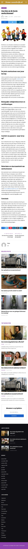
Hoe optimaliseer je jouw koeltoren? (11, 270)
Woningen (3, 535)
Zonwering (3, 537)
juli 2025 (3, 467)
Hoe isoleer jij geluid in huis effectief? (12, 342)
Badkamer (3, 500)
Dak (2, 506)
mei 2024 (3, 478)
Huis (2, 515)
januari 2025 (3, 471)
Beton (2, 502)
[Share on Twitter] (12, 22)
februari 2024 (4, 480)
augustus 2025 (4, 465)
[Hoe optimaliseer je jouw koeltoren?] (14, 261)
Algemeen (3, 498)
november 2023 (4, 485)
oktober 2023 (4, 487)
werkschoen (19, 79)
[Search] (26, 2)
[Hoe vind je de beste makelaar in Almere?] (14, 359)
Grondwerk (3, 513)
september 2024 (4, 474)
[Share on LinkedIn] (20, 22)
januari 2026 (3, 458)
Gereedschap (4, 511)
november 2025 (4, 461)
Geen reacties (18, 16)
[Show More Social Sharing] (25, 22)
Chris (6, 16)
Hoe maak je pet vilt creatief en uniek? (11, 290)
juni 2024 (3, 476)
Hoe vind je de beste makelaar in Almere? (13, 368)
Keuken (2, 520)
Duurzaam (3, 509)
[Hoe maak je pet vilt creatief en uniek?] (14, 282)
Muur (2, 524)
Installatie (3, 517)
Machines (3, 522)
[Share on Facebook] (5, 22)
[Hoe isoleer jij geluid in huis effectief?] (14, 333)
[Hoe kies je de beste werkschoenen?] (14, 33)
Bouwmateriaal (4, 504)
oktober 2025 (4, 463)
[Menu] (2, 2)
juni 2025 (3, 469)
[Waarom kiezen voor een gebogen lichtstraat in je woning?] (14, 302)
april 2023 (3, 489)
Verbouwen (3, 530)
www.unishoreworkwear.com (11, 188)
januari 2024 (3, 482)
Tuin (2, 528)
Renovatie (3, 526)
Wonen (2, 533)
